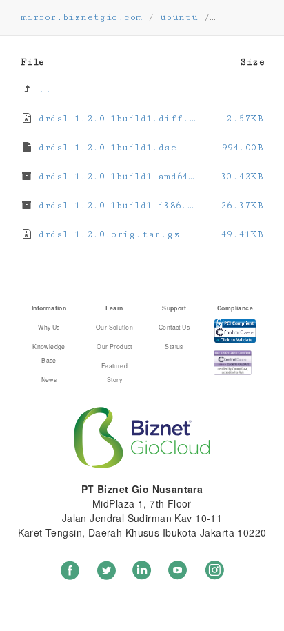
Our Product (114, 346)
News (49, 379)
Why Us (49, 327)
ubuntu (179, 17)
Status (174, 346)
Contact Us (174, 327)
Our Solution (114, 327)
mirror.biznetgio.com (81, 17)
